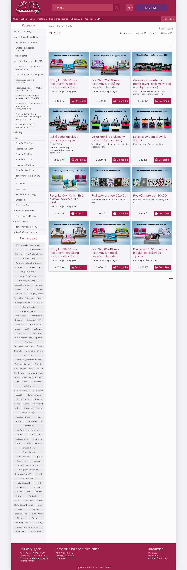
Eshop (24, 18)
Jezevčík (18, 395)
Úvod (15, 18)
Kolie (17, 408)
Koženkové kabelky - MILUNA (27, 61)
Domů (51, 26)
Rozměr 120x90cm (24, 170)
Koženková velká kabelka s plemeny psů (28, 67)
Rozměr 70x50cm (24, 148)
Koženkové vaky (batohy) (25, 226)
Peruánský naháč (23, 474)
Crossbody (20, 199)
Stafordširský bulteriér (24, 505)
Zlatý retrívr (36, 531)
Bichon (40, 298)
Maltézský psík (21, 439)
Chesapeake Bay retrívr (32, 377)
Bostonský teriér (34, 320)
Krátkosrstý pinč (23, 417)
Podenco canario (28, 478)
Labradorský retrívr (34, 421)
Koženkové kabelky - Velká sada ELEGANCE (28, 89)
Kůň (39, 417)
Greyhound (19, 373)
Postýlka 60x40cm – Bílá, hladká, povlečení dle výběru (67, 199)
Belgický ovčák (36, 293)
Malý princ (37, 439)
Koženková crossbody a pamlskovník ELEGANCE (27, 96)
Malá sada (20, 189)
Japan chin (38, 390)
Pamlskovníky (22, 205)
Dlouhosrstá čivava (34, 351)
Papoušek (21, 461)
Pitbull (39, 474)
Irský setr (37, 381)
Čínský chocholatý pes (24, 346)
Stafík (39, 500)
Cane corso (20, 333)
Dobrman (28, 355)
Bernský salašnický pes (24, 298)
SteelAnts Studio (93, 567)
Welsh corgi (37, 522)
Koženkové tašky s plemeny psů (26, 177)
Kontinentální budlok (33, 408)
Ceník (32, 18)
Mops (18, 443)
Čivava (40, 346)
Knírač (17, 404)
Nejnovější (141, 33)
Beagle (39, 289)
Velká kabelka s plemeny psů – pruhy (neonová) (108, 138)
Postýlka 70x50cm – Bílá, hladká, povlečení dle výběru (150, 252)
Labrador (18, 421)
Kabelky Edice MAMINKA (25, 37)
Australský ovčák (22, 285)
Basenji (18, 289)
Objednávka (76, 18)
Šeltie (20, 509)
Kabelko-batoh (20, 55)
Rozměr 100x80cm (24, 164)
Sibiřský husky (35, 496)
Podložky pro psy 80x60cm (151, 195)
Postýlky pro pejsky (65, 555)
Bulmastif (38, 329)
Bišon (39, 302)
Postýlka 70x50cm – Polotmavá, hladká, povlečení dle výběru (64, 83)
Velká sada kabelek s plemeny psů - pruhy (25, 125)
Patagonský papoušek (28, 465)
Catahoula (36, 333)
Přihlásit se (168, 18)
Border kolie (20, 315)
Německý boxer (28, 448)
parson (37, 461)
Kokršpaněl (38, 404)
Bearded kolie (20, 293)
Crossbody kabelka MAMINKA (24, 49)
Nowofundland (22, 456)
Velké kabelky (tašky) (25, 194)
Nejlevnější (166, 33)
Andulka (18, 267)
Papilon (38, 456)
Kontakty (152, 553)
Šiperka (36, 509)
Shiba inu (38, 491)
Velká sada (20, 183)
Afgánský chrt (34, 249)
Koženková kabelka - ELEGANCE (25, 81)
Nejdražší (153, 33)
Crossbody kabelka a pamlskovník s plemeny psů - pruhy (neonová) (29, 116)
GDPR (98, 18)
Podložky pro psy (21, 221)
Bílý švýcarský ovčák (24, 302)
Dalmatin (18, 351)
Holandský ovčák (35, 373)
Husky (16, 377)
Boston (18, 320)
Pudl (39, 483)
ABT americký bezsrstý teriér (28, 245)
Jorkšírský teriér (35, 395)
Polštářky (17, 132)
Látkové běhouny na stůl (25, 232)
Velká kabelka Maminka (26, 42)
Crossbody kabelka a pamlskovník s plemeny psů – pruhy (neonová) (152, 83)
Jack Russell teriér (22, 390)
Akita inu (18, 254)
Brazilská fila (35, 324)
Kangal (38, 399)
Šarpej (40, 505)
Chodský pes (21, 381)
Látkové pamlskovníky (23, 210)
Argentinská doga (28, 276)
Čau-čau (28, 342)
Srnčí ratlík (28, 500)
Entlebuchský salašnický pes (28, 360)
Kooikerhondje (28, 412)
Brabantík (19, 324)
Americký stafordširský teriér (28, 263)
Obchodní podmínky (157, 558)
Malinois (20, 434)
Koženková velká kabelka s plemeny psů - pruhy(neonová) (28, 106)
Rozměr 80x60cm (24, 154)
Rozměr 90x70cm (24, 159)
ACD (18, 249)
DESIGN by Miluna (65, 553)
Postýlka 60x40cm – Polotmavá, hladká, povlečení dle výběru (105, 252)
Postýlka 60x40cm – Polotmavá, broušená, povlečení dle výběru (65, 252)
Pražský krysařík (23, 483)
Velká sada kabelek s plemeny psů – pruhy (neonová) (64, 140)
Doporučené (126, 33)
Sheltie (28, 491)
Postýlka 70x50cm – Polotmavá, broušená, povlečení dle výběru (106, 83)
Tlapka (20, 518)
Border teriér (36, 315)
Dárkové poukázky (22, 31)
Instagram (60, 558)
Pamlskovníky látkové (25, 216)
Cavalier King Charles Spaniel (28, 337)
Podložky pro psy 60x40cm (109, 195)
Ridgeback (21, 487)
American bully (28, 258)
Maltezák (36, 434)
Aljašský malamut (34, 254)
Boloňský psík (28, 307)
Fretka (40, 368)
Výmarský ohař (21, 522)
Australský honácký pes (28, 280)
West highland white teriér (28, 527)
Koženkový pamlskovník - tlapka (150, 138)
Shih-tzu (19, 496)
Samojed (18, 491)
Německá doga (34, 443)
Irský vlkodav (28, 386)
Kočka (26, 404)
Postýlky (17, 137)
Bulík (27, 329)
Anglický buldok (35, 267)
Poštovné (42, 18)
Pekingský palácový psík (28, 470)
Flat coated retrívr (22, 364)
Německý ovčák (28, 452)
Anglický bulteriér (28, 271)
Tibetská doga (20, 514)
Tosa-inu (36, 518)
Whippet (20, 531)
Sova (17, 500)
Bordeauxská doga (28, 311)
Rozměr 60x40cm (24, 143)
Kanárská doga (22, 399)
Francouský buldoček (23, 368)
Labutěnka (28, 425)
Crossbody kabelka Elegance (29, 74)
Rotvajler (37, 487)
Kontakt (89, 18)
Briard (17, 329)
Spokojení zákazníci (58, 18)
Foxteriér (38, 364)
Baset (28, 289)
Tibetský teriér (36, 514)
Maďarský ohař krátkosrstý (28, 430)
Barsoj (39, 285)
